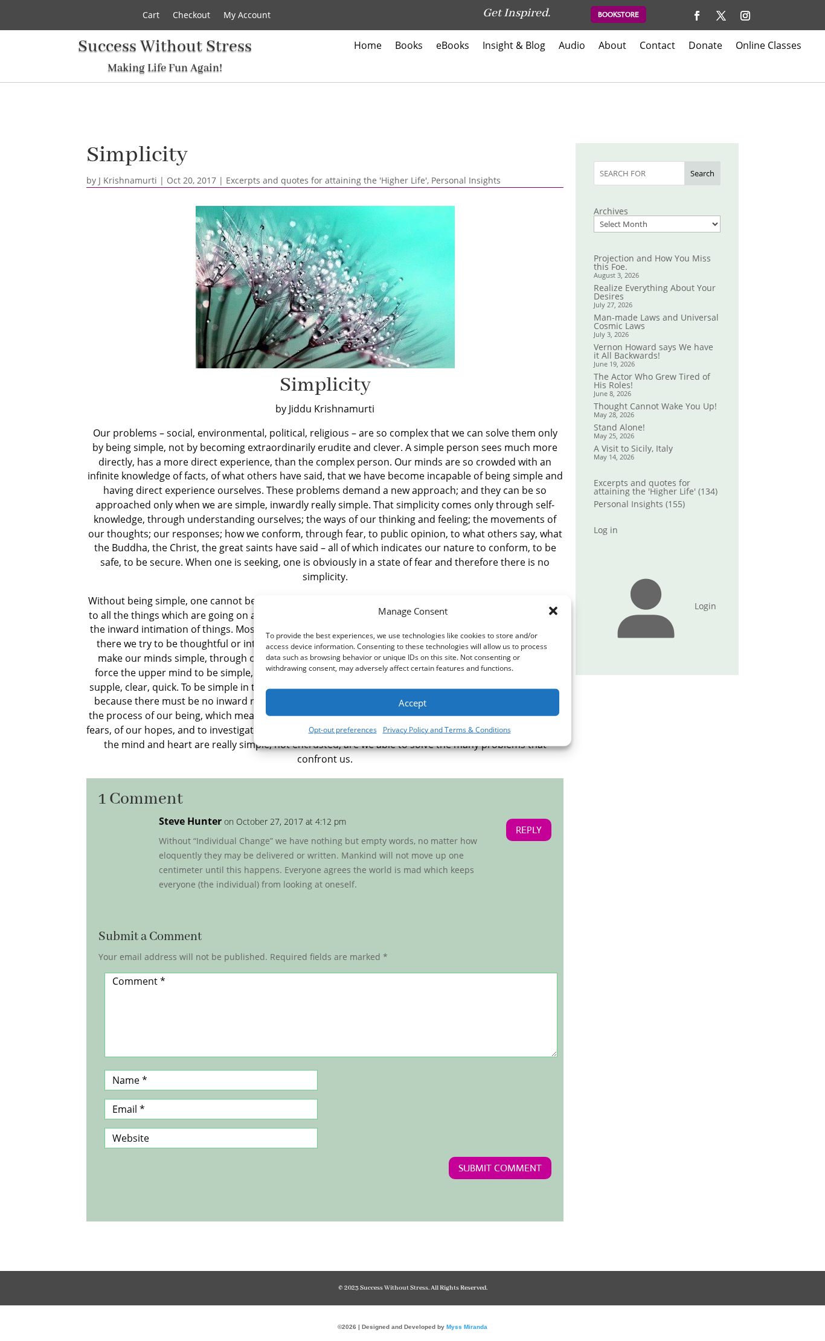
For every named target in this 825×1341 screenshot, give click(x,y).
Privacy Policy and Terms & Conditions (447, 730)
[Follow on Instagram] (745, 15)
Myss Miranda (466, 1326)
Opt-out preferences (343, 730)
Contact (657, 46)
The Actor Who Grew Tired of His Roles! (652, 381)
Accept (412, 703)
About (612, 46)
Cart (151, 16)
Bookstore (618, 14)
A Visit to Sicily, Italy (633, 448)
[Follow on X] (721, 15)
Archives (611, 211)
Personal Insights (466, 180)
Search (702, 173)
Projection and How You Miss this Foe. (652, 262)
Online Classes (768, 46)
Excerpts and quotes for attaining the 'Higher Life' (326, 180)
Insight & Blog (514, 46)
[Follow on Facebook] (697, 15)
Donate (705, 46)
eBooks (452, 46)
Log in (606, 530)
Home (368, 46)
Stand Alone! (619, 427)
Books (409, 46)
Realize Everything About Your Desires (655, 292)
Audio (572, 46)
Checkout (191, 16)
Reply (529, 830)
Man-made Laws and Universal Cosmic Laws (656, 321)
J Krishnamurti (127, 180)
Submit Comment (500, 1168)
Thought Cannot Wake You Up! (655, 406)
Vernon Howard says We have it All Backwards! (653, 351)
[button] (553, 611)
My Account (247, 16)
